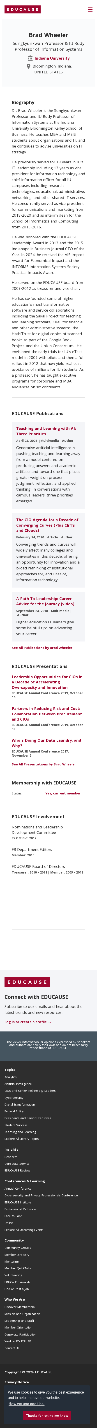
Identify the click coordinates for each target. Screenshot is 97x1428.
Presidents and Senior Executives (28, 1118)
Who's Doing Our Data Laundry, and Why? (46, 743)
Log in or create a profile (26, 1022)
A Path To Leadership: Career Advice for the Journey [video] (45, 602)
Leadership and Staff (19, 1321)
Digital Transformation (20, 1104)
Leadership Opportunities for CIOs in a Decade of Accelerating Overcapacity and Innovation (47, 682)
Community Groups (18, 1248)
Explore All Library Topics (22, 1139)
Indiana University (52, 59)
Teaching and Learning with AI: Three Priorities (46, 432)
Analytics (11, 1077)
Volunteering (13, 1275)
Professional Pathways (21, 1209)
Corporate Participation (21, 1334)
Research (11, 1157)
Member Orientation (18, 1327)
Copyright (13, 1373)
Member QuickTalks (18, 1268)
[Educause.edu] (27, 982)
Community (14, 1241)
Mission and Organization (22, 1314)
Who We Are (15, 1300)
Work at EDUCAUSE (18, 1341)
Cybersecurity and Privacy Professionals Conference (41, 1195)
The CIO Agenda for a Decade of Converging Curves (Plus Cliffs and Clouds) (47, 525)
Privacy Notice (17, 1383)
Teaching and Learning (20, 1132)
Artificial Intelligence (18, 1084)
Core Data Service (17, 1164)
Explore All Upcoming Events (24, 1230)
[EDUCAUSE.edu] (23, 9)
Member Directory (17, 1255)
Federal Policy (14, 1111)
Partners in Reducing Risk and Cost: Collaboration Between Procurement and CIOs (47, 714)
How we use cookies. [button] (26, 1404)
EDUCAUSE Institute (18, 1202)
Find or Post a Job (17, 1289)
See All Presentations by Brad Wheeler (44, 765)
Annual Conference (18, 1188)
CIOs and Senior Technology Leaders (30, 1091)
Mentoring (11, 1261)
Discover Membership (20, 1307)
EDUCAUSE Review (17, 1170)
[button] (90, 10)
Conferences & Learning (25, 1182)
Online (9, 1223)
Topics (10, 1070)
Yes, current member (63, 794)
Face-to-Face (13, 1216)
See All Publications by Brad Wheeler (42, 648)
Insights (11, 1150)
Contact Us (12, 1348)
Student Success (16, 1125)
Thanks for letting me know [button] (47, 1415)
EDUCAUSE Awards (17, 1282)
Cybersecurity (14, 1098)
